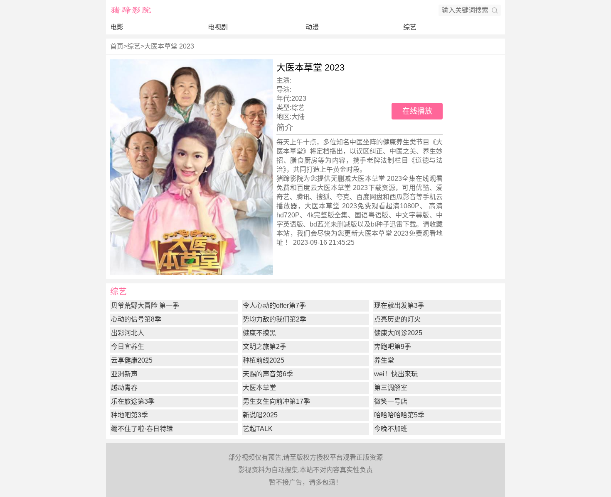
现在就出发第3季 (399, 305)
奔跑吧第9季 (392, 346)
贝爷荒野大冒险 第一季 (145, 305)
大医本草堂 (259, 387)
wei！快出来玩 (396, 374)
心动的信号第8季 (136, 319)
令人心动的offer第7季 (274, 305)
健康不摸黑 (259, 332)
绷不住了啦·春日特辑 (142, 428)
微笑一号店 (390, 401)
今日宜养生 (127, 346)
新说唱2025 (260, 415)
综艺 (409, 27)
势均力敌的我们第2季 (274, 319)
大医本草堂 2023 (169, 46)
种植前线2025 (263, 360)
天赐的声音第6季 (268, 374)
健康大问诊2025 (398, 332)
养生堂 (384, 360)
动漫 (312, 27)
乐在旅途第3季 (133, 401)
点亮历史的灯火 (397, 319)
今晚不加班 (390, 428)
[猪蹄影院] (131, 10)
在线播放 (417, 111)
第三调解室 (390, 387)
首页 (116, 46)
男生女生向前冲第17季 (276, 401)
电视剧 (218, 27)
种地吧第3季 (129, 415)
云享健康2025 (132, 360)
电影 (116, 27)
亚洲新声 (124, 374)
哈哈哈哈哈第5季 (399, 415)
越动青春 (124, 387)
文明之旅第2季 (264, 346)
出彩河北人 (127, 332)
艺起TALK (258, 428)
